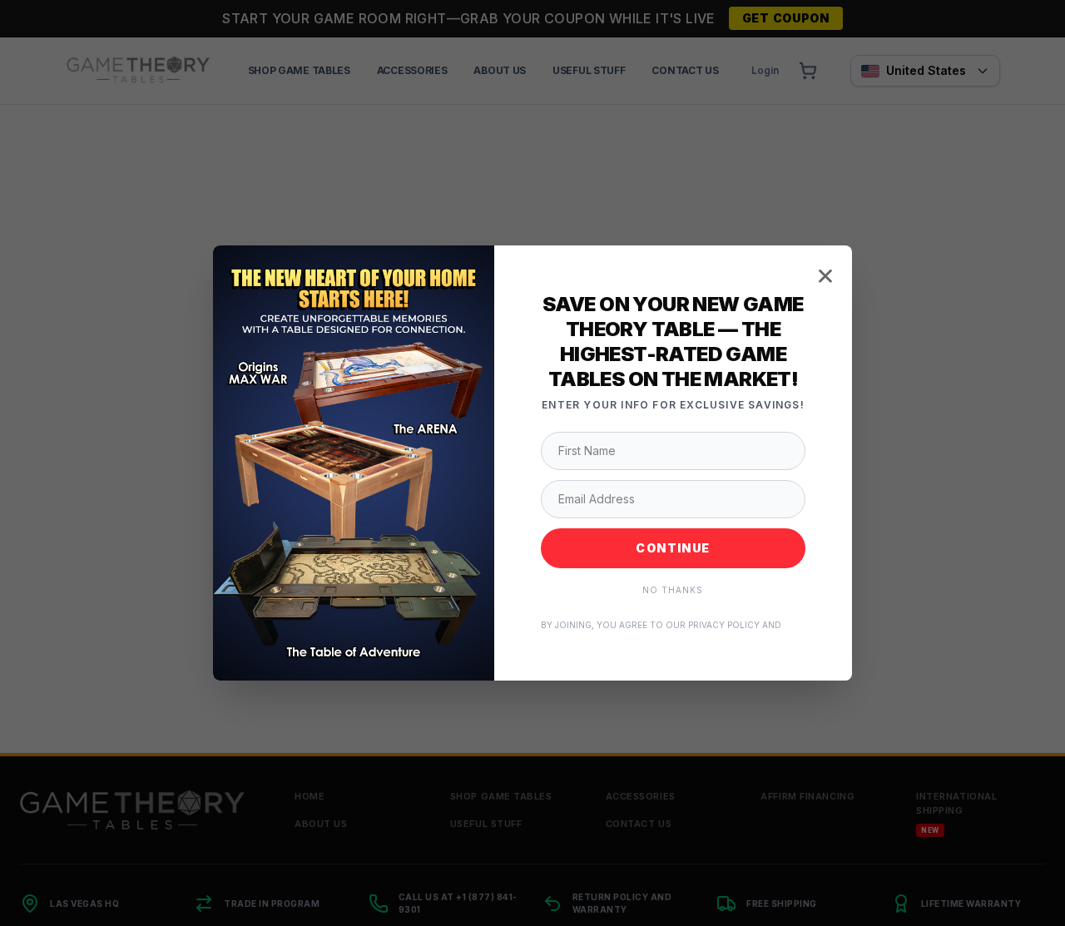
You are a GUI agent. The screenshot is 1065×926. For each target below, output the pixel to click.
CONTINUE (673, 548)
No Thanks (672, 590)
